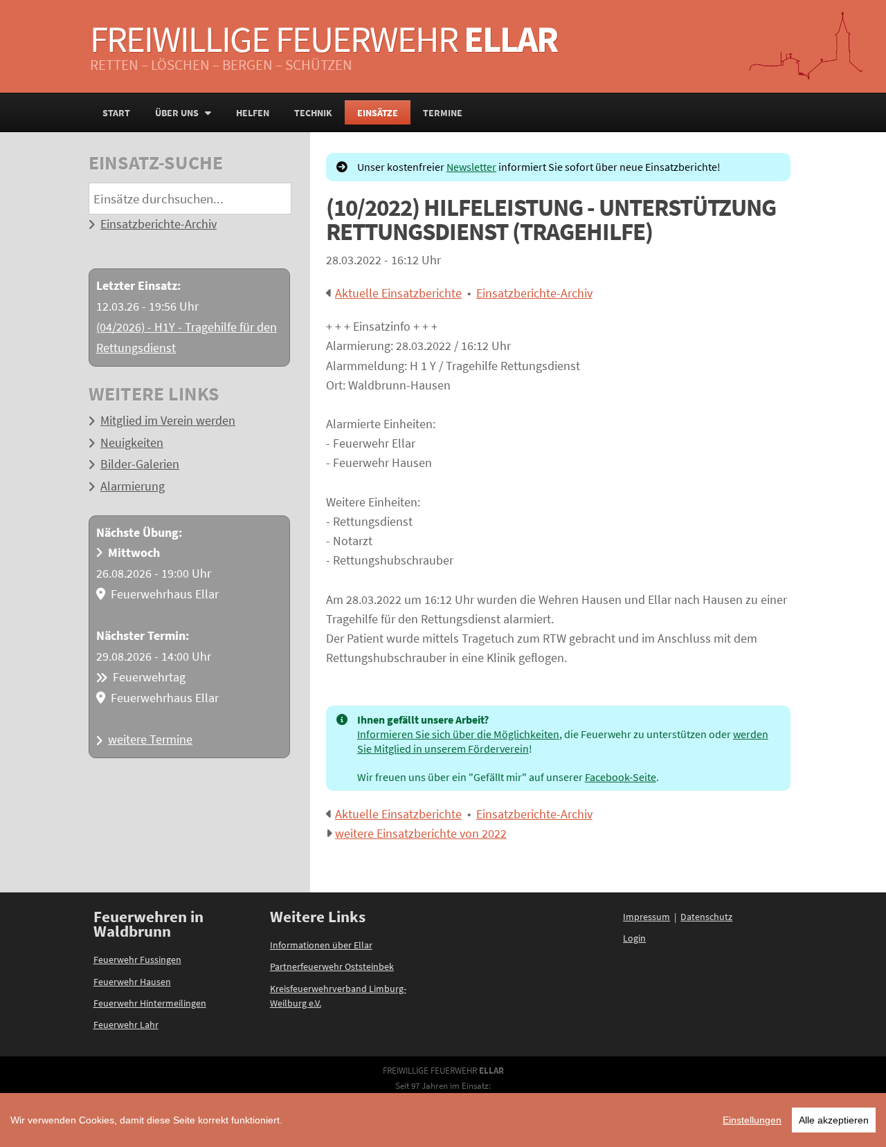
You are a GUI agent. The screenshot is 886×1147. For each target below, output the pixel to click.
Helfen (252, 113)
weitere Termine (150, 739)
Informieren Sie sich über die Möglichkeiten (458, 734)
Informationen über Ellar (321, 945)
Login (634, 938)
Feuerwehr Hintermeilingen (149, 1003)
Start (116, 113)
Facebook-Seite (620, 777)
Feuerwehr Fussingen (137, 959)
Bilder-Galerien (139, 464)
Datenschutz (706, 916)
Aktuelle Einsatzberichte (398, 293)
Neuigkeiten (131, 442)
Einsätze (377, 113)
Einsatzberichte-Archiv (158, 224)
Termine (442, 113)
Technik (313, 113)
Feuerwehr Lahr (126, 1024)
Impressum (646, 916)
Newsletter (471, 167)
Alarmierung (132, 486)
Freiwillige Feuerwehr (323, 39)
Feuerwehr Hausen (132, 981)
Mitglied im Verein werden (167, 420)
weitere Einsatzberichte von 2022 (421, 833)
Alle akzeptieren (834, 1120)
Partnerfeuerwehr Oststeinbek (332, 966)
